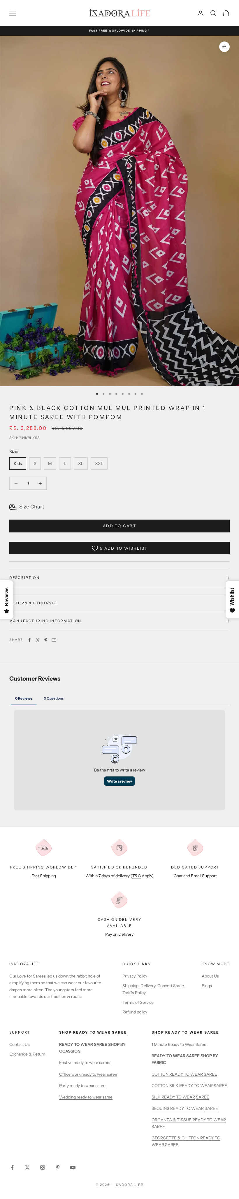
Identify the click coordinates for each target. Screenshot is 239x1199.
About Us (210, 976)
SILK (156, 1097)
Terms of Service (138, 1002)
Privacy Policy (134, 976)
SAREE (202, 1097)
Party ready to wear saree (82, 1085)
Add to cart (119, 525)
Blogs (207, 985)
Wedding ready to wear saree (86, 1097)
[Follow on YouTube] (73, 1167)
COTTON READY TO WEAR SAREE (184, 1074)
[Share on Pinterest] (45, 640)
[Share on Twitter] (37, 640)
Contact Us (19, 1044)
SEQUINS (161, 1108)
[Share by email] (54, 640)
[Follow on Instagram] (42, 1167)
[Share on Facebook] (29, 640)
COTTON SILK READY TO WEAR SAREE (189, 1085)
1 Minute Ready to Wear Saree (179, 1044)
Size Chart (31, 507)
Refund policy (134, 1012)
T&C (136, 875)
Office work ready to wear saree (88, 1074)
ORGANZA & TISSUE (172, 1119)
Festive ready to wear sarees (85, 1062)
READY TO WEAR (178, 1097)
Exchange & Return (27, 1054)
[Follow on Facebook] (12, 1167)
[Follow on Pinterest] (58, 1167)
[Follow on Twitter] (27, 1167)
